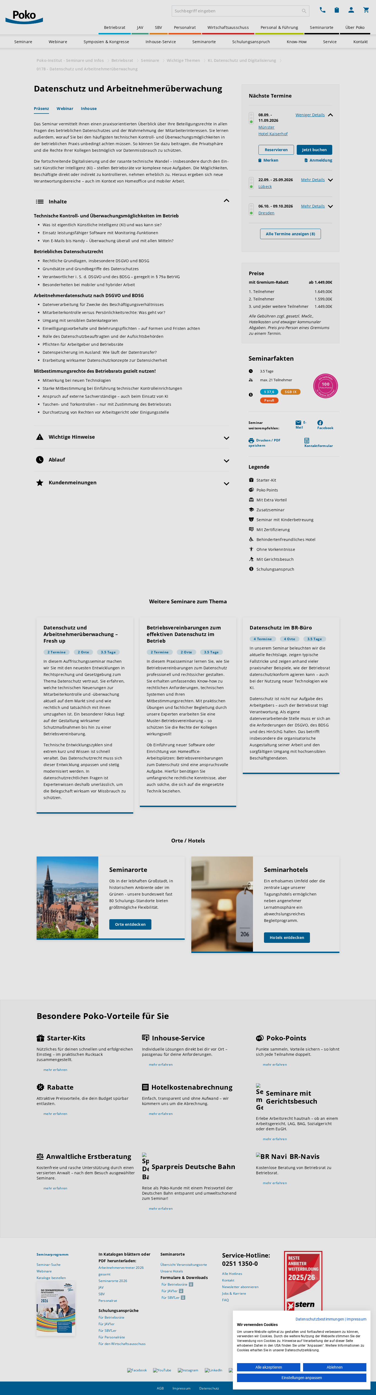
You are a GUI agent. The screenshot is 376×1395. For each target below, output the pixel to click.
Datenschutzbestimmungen (320, 1319)
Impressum (356, 1319)
